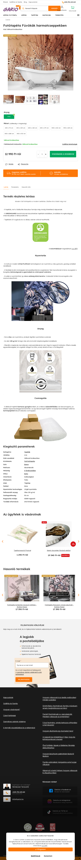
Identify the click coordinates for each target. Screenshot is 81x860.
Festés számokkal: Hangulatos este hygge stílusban (59, 763)
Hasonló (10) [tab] (26, 187)
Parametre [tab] (15, 187)
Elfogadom (41, 849)
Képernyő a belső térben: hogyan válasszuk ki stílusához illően (60, 771)
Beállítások (35, 856)
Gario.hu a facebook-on (63, 791)
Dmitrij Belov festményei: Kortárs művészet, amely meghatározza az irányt (60, 707)
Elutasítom (48, 856)
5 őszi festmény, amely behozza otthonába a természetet (60, 724)
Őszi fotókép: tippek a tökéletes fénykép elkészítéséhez (59, 746)
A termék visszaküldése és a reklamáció (19, 728)
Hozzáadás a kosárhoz (63, 154)
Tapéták (27, 452)
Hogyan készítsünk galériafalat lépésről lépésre (58, 755)
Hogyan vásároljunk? (11, 709)
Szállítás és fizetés (15, 2)
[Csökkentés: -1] (38, 154)
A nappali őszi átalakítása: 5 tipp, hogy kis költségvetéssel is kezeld (59, 738)
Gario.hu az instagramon (62, 801)
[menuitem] (10, 15)
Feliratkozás (24, 679)
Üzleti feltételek (9, 716)
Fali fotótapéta (29, 461)
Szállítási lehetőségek (69, 144)
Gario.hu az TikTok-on (63, 812)
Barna (26, 464)
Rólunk (5, 2)
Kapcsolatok (33, 2)
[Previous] (2, 595)
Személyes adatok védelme (14, 722)
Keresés (54, 8)
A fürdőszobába (30, 471)
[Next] (78, 595)
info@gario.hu (18, 799)
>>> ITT (44, 845)
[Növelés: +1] (45, 154)
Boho (26, 474)
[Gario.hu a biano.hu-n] (52, 828)
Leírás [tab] (6, 187)
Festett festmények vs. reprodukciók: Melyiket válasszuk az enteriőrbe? (57, 715)
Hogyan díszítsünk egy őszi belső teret (58, 731)
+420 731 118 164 (18, 792)
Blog (25, 2)
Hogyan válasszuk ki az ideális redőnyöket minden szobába (59, 698)
